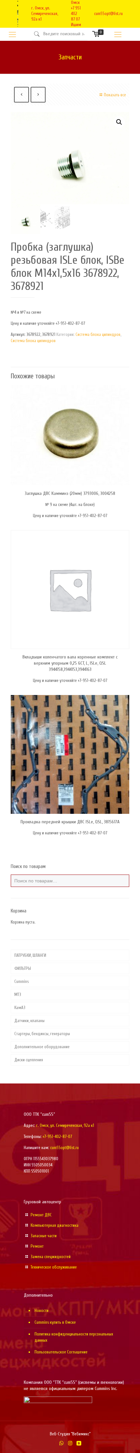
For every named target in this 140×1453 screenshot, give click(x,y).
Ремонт (37, 1246)
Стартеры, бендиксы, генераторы (42, 1033)
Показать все (115, 94)
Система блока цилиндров (98, 334)
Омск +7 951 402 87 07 (76, 11)
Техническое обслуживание (54, 1267)
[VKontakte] (79, 1443)
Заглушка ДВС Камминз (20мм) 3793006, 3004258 (70, 493)
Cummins (21, 981)
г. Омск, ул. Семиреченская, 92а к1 (44, 14)
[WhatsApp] (61, 1443)
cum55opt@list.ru (108, 13)
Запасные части (44, 1235)
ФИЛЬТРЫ (22, 968)
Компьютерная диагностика (54, 1225)
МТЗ (17, 994)
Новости (42, 1310)
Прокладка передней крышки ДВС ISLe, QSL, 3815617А (70, 822)
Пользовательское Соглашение (61, 1352)
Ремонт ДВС (41, 1214)
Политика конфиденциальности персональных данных (74, 1337)
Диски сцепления (28, 1059)
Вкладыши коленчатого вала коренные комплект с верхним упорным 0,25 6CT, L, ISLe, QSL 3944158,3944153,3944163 (70, 663)
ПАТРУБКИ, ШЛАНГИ (30, 955)
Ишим (76, 24)
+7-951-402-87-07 (57, 1136)
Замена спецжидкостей (51, 1256)
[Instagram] (70, 1443)
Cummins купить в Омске (55, 1322)
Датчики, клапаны (29, 1020)
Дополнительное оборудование (42, 1046)
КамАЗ (19, 1007)
